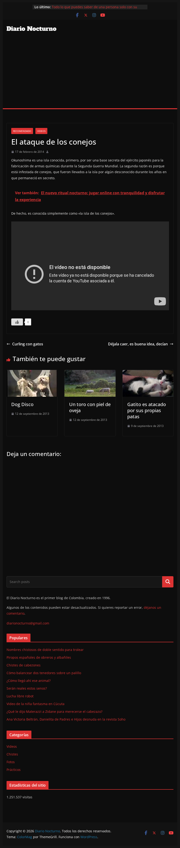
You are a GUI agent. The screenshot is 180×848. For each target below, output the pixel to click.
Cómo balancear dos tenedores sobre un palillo (44, 673)
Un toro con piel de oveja (90, 407)
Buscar (167, 581)
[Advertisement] (90, 73)
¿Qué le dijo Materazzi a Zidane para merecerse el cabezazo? (54, 711)
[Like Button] (17, 321)
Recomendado (22, 131)
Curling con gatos (27, 344)
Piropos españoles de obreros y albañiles (39, 657)
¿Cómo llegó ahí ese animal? (29, 680)
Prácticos (14, 769)
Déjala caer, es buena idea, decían (138, 344)
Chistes (12, 754)
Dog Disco (22, 404)
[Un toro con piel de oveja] (90, 373)
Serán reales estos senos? (27, 688)
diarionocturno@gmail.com (28, 623)
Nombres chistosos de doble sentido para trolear (45, 649)
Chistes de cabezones (24, 665)
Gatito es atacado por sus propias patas (146, 410)
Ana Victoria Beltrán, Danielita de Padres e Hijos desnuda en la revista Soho (66, 719)
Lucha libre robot (20, 696)
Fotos (11, 762)
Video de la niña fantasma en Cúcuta (35, 704)
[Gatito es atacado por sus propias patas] (148, 373)
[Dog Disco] (32, 373)
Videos (41, 131)
